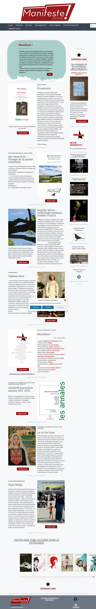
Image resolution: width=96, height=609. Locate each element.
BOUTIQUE (29, 25)
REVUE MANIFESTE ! (41, 25)
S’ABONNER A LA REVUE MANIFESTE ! (22, 374)
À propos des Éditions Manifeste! (49, 599)
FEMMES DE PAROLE (14, 28)
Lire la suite (73, 118)
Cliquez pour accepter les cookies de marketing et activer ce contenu (79, 166)
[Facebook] (79, 277)
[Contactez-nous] (79, 55)
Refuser (48, 307)
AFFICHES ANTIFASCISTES (71, 25)
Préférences (60, 307)
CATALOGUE (19, 25)
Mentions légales (15, 605)
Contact (76, 607)
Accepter (35, 307)
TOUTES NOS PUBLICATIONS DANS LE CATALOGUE (36, 541)
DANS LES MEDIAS (55, 25)
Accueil (10, 25)
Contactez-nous (79, 59)
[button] (65, 300)
